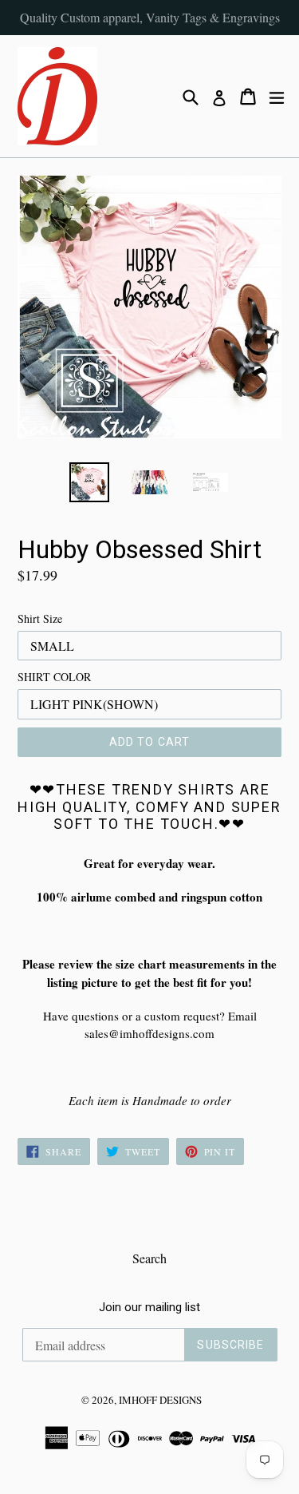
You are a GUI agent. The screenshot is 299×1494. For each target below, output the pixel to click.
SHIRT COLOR (54, 676)
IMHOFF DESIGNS (160, 1400)
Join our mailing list (149, 1307)
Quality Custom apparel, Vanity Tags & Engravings (150, 17)
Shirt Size (40, 618)
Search (149, 1258)
